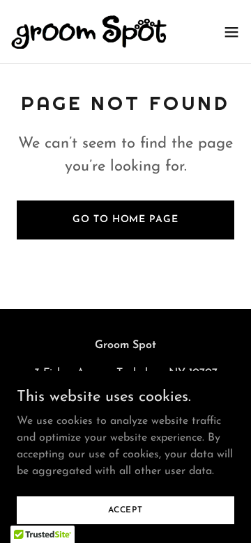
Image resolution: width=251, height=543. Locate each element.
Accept (125, 509)
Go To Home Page (125, 219)
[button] (231, 32)
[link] (89, 32)
